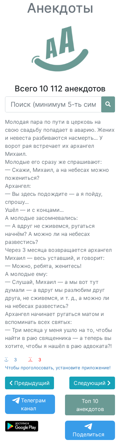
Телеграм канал (33, 404)
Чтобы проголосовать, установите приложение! (58, 367)
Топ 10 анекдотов (90, 405)
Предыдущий (31, 383)
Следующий (90, 383)
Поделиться (88, 434)
